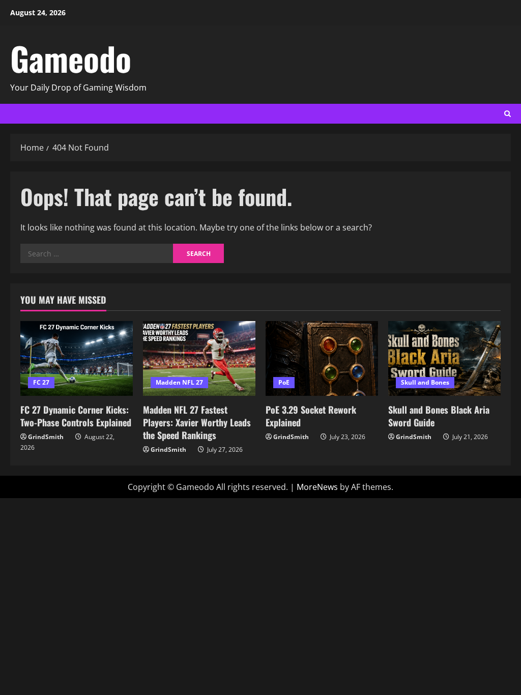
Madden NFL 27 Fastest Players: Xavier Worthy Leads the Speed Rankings (197, 422)
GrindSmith (46, 436)
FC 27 (41, 382)
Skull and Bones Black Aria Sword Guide (438, 416)
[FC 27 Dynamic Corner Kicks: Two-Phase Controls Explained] (76, 358)
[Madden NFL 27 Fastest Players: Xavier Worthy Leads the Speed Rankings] (199, 358)
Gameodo (70, 58)
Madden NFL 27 (179, 382)
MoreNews (317, 487)
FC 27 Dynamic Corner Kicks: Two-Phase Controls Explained (75, 416)
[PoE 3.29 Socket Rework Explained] (322, 358)
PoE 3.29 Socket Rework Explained (311, 416)
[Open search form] (507, 114)
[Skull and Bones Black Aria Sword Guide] (444, 358)
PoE (284, 382)
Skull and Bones (425, 382)
